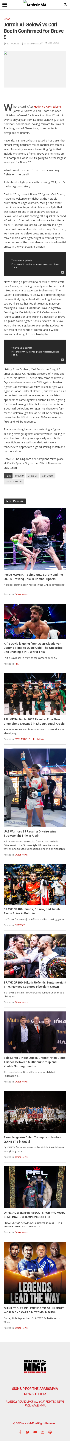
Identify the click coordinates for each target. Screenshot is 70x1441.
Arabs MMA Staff (33, 43)
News (7, 19)
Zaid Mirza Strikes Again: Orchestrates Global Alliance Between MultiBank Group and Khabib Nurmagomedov (35, 1062)
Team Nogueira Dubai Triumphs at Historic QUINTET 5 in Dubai (33, 1139)
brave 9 (19, 475)
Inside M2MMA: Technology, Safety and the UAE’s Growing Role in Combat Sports (33, 577)
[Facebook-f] (20, 1432)
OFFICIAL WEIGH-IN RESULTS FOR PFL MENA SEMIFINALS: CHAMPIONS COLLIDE (34, 1215)
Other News (21, 594)
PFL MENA (38, 739)
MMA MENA (21, 739)
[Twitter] (27, 1432)
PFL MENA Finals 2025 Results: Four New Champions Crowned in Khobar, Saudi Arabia (34, 721)
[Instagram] (42, 1432)
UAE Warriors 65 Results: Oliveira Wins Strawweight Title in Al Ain (30, 833)
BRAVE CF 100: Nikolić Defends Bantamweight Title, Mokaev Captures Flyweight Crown (35, 985)
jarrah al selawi (14, 481)
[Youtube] (35, 1432)
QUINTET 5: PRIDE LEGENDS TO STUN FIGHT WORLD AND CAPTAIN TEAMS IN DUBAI (34, 1310)
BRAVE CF (20, 925)
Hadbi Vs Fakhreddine (47, 106)
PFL (16, 663)
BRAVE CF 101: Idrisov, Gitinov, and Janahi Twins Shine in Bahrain (32, 911)
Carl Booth (48, 475)
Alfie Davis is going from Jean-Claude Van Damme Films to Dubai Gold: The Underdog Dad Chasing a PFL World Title (33, 648)
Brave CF (33, 475)
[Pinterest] (50, 1432)
